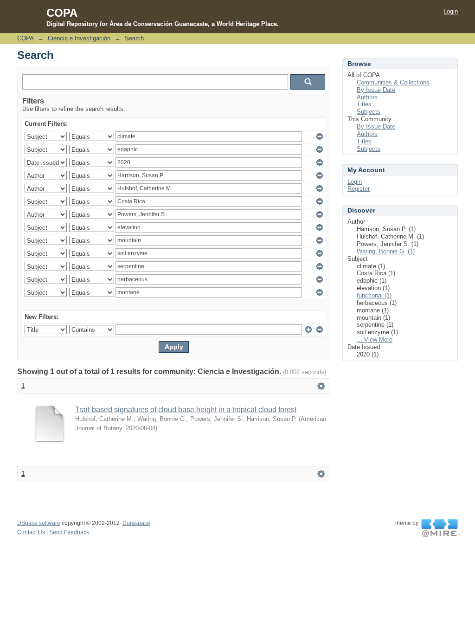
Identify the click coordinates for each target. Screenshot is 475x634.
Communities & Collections (393, 82)
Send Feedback (69, 532)
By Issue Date (376, 89)
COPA (25, 38)
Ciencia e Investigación (79, 38)
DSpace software (38, 523)
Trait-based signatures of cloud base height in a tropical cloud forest (185, 410)
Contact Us (31, 532)
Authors (367, 97)
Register (358, 188)
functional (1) (374, 295)
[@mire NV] (439, 528)
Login (450, 11)
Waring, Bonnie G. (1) (386, 251)
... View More (374, 339)
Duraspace (136, 523)
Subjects (368, 111)
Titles (364, 104)
